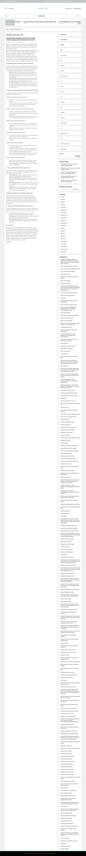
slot (61, 60)
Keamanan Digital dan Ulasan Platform (69, 458)
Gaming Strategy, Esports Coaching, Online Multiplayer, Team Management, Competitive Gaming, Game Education (70, 386)
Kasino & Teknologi (65, 407)
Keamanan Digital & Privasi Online (68, 456)
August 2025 (63, 225)
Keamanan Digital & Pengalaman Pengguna (69, 450)
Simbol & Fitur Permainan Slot (67, 677)
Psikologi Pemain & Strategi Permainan (69, 675)
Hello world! (75, 189)
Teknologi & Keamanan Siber (67, 766)
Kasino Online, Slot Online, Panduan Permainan (70, 414)
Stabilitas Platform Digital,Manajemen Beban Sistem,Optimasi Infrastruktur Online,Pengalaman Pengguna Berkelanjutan (70, 720)
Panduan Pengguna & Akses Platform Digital (70, 589)
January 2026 (63, 212)
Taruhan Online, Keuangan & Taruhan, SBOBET (70, 748)
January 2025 (63, 244)
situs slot (62, 91)
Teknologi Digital (64, 787)
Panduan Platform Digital (66, 598)
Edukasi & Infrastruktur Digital (67, 318)
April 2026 (63, 204)
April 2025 (63, 236)
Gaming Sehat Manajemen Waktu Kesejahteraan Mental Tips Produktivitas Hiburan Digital (69, 381)
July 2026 (62, 196)
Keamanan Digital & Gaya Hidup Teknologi (69, 445)
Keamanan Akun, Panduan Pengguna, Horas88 (70, 437)
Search (61, 153)
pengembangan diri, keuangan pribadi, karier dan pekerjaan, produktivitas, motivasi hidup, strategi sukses (70, 627)
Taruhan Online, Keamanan (66, 745)
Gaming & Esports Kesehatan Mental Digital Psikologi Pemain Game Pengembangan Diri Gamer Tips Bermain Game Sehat (70, 370)
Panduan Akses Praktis (65, 546)
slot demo (63, 112)
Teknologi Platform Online (66, 820)
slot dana (62, 117)
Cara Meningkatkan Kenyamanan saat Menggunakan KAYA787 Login (47, 21)
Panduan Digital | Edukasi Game (67, 557)
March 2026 (63, 207)
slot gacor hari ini (64, 133)
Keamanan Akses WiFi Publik (67, 432)
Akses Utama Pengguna (66, 280)
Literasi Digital (64, 516)
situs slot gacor (64, 76)
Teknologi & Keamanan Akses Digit (68, 761)
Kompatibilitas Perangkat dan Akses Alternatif (70, 504)
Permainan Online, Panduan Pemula (68, 649)
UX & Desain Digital (65, 848)
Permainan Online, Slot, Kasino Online (68, 652)
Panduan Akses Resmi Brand (67, 549)
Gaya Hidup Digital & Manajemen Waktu (69, 393)
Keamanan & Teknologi (65, 424)
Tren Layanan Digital (65, 838)
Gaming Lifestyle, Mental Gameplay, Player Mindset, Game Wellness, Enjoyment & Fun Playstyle (69, 375)
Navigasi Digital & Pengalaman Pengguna (69, 528)
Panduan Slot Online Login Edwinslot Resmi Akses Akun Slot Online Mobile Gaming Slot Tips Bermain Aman (70, 605)
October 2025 (63, 220)
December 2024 (64, 246)
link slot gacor (64, 55)
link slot (62, 70)
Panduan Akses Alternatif (66, 541)
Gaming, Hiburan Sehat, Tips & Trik (68, 390)
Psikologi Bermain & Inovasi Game (68, 672)
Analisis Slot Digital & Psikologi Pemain (69, 292)
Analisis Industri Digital (65, 283)
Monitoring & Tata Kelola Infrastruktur (68, 525)
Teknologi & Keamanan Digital (67, 764)
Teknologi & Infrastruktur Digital (67, 756)
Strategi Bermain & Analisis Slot (67, 724)
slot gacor (63, 102)
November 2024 (64, 249)
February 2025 (63, 241)
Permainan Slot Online (65, 655)
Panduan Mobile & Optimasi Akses (68, 576)
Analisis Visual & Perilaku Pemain (68, 295)
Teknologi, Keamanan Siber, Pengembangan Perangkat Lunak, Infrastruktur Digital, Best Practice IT (70, 834)
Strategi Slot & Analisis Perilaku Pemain (69, 731)
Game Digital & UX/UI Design (67, 348)
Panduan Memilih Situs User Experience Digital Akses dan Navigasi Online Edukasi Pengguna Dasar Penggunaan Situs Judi (70, 569)
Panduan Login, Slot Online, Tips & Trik (69, 565)
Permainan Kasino (64, 643)
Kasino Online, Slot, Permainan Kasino (68, 416)
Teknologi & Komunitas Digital (67, 772)
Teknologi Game (64, 806)
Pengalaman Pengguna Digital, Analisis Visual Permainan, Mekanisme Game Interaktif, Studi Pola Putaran (70, 618)
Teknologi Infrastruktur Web (66, 813)
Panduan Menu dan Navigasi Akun (68, 573)
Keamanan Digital (64, 443)
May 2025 (63, 233)
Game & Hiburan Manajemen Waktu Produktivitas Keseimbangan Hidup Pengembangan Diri (68, 335)
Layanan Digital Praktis (65, 511)
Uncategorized (64, 843)
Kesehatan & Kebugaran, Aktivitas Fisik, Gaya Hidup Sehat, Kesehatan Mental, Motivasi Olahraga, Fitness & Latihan (70, 481)
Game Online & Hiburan (65, 351)
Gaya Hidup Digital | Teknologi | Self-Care (69, 395)
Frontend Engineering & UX (66, 327)
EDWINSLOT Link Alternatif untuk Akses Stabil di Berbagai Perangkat (58, 1)
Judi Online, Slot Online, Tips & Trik (68, 400)
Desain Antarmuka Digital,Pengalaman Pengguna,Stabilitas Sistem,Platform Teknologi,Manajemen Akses (69, 309)
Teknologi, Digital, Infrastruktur (67, 823)
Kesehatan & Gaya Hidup (66, 477)
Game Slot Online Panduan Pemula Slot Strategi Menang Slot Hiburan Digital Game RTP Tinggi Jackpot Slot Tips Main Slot (70, 362)
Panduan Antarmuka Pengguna (67, 552)
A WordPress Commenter (66, 189)
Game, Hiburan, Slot (65, 366)
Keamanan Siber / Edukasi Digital (67, 470)
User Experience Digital (65, 846)
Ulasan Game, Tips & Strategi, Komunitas (69, 840)
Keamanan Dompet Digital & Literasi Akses (70, 461)
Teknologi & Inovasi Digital (66, 758)
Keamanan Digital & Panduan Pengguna (69, 448)
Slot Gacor (63, 65)
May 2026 (63, 202)
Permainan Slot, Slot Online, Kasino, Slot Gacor (70, 661)
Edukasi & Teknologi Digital (66, 320)
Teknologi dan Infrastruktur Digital (68, 781)
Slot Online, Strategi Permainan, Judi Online (70, 711)
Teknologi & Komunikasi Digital (67, 769)
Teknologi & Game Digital (66, 753)
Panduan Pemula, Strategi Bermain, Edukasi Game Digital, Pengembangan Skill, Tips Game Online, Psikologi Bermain (70, 580)
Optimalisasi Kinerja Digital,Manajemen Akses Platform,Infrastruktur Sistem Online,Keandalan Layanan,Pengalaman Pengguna (70, 535)
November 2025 (64, 217)
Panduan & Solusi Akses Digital (67, 538)
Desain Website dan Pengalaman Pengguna (70, 315)
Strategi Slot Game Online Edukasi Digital (69, 733)
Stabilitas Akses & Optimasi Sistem (68, 716)
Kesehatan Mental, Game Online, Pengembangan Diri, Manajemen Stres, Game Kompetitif (70, 492)
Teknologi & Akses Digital (66, 751)
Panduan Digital (64, 554)
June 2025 (63, 231)
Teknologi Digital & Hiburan (66, 793)
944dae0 (9, 42)
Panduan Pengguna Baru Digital (67, 592)
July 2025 (62, 228)
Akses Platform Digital (65, 274)
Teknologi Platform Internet (66, 818)
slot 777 (62, 86)
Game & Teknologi (64, 343)
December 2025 (64, 215)
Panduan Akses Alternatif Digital (67, 544)
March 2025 (63, 238)
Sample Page (41, 16)
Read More (8, 242)
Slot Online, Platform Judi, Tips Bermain (69, 708)
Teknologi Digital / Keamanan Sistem (68, 790)
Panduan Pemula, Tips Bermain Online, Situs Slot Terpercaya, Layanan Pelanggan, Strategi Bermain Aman (70, 586)
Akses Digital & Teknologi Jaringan (68, 271)
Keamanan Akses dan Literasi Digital (68, 427)
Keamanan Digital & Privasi (66, 453)
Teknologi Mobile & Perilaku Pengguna (69, 815)
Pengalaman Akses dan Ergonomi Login (69, 609)
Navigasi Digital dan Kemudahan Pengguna (69, 530)
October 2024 (63, 251)
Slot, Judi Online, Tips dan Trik (67, 713)
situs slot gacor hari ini (65, 143)
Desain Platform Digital (65, 312)
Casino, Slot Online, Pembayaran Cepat (69, 304)
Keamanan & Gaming (65, 419)
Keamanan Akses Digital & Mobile (68, 429)
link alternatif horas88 (65, 513)
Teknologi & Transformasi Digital (67, 774)
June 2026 (63, 199)
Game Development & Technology (68, 346)
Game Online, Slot (64, 353)
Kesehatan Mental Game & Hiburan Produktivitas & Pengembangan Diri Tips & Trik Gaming (70, 487)
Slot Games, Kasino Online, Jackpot (68, 686)
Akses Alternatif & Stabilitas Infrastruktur (69, 266)
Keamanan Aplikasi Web (66, 440)
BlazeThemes (52, 853)
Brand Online (63, 298)
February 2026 (63, 210)
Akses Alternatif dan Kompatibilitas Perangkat (70, 268)
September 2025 (64, 223)
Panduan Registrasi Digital (66, 601)
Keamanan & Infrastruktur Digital (67, 422)
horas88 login (63, 398)
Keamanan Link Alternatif (66, 463)
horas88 (22, 60)
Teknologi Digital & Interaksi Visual (68, 795)
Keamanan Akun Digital (65, 435)
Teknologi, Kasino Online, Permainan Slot (69, 826)
